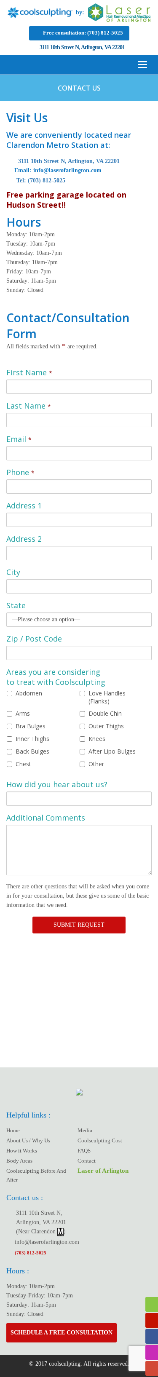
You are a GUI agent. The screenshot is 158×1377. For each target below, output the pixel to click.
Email (19, 439)
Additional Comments (45, 818)
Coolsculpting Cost (100, 1140)
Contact (87, 1161)
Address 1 (24, 505)
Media (85, 1130)
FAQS (84, 1150)
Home (13, 1130)
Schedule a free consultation (61, 1332)
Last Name (28, 406)
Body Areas (19, 1161)
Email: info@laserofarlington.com (57, 170)
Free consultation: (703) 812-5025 (83, 32)
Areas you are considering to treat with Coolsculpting (55, 677)
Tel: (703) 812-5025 (40, 180)
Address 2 (24, 539)
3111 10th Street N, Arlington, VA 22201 (68, 161)
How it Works (21, 1150)
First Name (29, 372)
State (16, 605)
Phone (20, 472)
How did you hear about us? (56, 784)
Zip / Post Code (34, 639)
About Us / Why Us (28, 1140)
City (13, 572)
